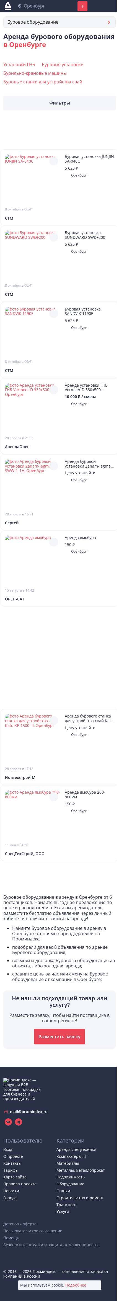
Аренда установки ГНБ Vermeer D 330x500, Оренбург (86, 388)
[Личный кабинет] (97, 6)
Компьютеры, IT (71, 1156)
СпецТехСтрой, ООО (25, 853)
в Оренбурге (24, 44)
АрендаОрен (17, 447)
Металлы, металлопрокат (80, 1170)
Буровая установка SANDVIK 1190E (83, 311)
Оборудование (70, 1183)
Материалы (67, 1163)
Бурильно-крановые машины (35, 73)
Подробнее (75, 1285)
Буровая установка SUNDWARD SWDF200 (85, 235)
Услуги (62, 1211)
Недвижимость (70, 1177)
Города (10, 1197)
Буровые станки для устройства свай (42, 82)
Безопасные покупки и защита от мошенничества (51, 1244)
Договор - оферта (20, 1223)
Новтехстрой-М (20, 777)
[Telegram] (18, 1122)
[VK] (8, 1122)
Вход (7, 1149)
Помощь (11, 1237)
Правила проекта (20, 1183)
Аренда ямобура (80, 537)
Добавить (82, 6)
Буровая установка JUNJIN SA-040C (89, 159)
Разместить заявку (59, 1037)
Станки (63, 1190)
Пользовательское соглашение (32, 1230)
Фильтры (59, 103)
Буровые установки (63, 64)
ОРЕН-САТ (14, 599)
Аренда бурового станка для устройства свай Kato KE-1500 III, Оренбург (89, 718)
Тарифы (11, 1170)
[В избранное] (53, 161)
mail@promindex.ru (28, 1111)
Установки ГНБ (19, 64)
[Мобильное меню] (111, 6)
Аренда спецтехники (76, 1149)
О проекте (13, 1156)
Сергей (12, 523)
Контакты (12, 1163)
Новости (11, 1190)
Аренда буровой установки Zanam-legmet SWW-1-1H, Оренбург (88, 464)
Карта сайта (15, 1177)
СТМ (9, 218)
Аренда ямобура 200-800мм (85, 795)
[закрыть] (96, 1285)
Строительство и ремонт (80, 1197)
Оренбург (34, 6)
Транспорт (66, 1204)
